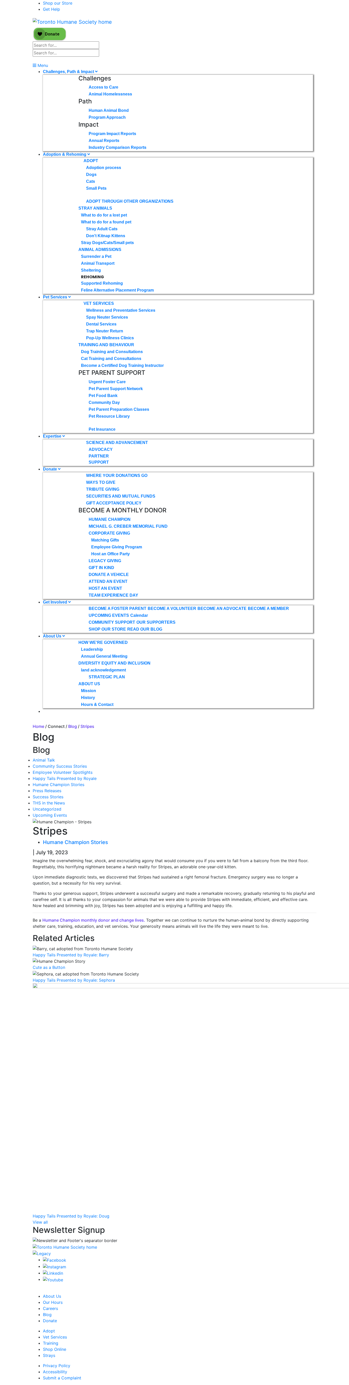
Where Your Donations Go (116, 475)
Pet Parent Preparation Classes (119, 409)
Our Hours (53, 1302)
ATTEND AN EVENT (108, 581)
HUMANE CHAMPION (110, 519)
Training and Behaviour (106, 345)
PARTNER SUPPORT (99, 459)
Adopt (91, 161)
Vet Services (99, 303)
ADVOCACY (101, 449)
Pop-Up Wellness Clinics (110, 338)
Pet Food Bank (103, 395)
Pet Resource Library (109, 416)
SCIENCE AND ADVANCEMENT (117, 442)
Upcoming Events (50, 815)
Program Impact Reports (112, 133)
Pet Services (55, 297)
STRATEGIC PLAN (107, 677)
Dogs (91, 174)
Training (50, 1343)
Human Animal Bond (109, 110)
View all (40, 1222)
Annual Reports (104, 140)
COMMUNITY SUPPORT (112, 622)
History (88, 697)
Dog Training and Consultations (112, 352)
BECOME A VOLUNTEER (172, 608)
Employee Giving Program (116, 547)
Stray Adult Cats (102, 229)
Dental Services (101, 324)
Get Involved (55, 602)
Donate (50, 469)
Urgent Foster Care (107, 382)
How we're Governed (103, 642)
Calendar (139, 615)
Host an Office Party (110, 554)
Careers (50, 1308)
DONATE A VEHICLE (109, 574)
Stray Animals (95, 208)
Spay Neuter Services (107, 317)
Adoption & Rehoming (65, 154)
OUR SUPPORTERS (156, 622)
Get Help (51, 9)
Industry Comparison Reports (117, 147)
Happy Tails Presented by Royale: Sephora (74, 980)
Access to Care (103, 87)
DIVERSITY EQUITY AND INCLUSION (114, 663)
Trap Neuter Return (104, 331)
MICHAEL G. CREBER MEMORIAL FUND (128, 526)
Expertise (52, 436)
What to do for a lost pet (104, 215)
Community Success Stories (60, 766)
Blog (72, 726)
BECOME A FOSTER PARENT (117, 608)
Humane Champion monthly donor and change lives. (94, 920)
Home (38, 726)
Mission (88, 691)
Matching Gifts (105, 540)
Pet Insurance (102, 429)
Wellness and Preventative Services (120, 310)
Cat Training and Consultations (111, 358)
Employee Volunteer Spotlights (62, 772)
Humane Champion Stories (58, 784)
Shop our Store (57, 3)
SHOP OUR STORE (107, 629)
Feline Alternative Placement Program (117, 290)
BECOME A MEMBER (268, 608)
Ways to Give (100, 482)
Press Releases (47, 790)
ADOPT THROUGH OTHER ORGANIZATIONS (129, 201)
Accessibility (55, 1371)
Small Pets (96, 188)
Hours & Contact (97, 704)
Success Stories (48, 796)
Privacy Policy (56, 1365)
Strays (49, 1355)
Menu (42, 65)
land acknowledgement (103, 670)
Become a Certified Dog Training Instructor (122, 365)
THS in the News (49, 802)
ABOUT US (89, 684)
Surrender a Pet (96, 256)
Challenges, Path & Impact (69, 71)
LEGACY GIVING (105, 561)
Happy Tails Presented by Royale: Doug (71, 1216)
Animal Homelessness (110, 94)
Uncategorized (47, 809)
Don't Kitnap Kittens (105, 236)
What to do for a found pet (106, 222)
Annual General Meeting (104, 656)
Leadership (92, 649)
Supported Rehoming (102, 283)
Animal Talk (44, 760)
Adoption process (103, 167)
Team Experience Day (113, 595)
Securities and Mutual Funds (120, 496)
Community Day (104, 402)
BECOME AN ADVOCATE (222, 608)
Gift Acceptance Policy (114, 503)
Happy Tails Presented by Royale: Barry (71, 954)
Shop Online (54, 1349)
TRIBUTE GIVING (102, 489)
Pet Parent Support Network (116, 389)
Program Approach (107, 117)
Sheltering (91, 270)
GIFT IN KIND (101, 567)
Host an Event (105, 588)
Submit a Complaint (62, 1377)
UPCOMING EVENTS (109, 615)
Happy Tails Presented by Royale (65, 778)
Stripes (87, 726)
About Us (52, 636)
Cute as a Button (49, 967)
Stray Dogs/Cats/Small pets (107, 242)
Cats (90, 181)
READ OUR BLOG (144, 629)
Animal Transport (97, 263)
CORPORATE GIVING (109, 533)
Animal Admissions (99, 249)
